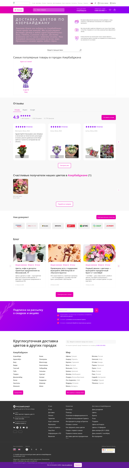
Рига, (93, 371)
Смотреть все (64, 165)
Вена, (68, 365)
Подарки (95, 421)
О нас (33, 3)
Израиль (74, 359)
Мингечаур (43, 362)
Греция (74, 356)
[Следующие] (118, 141)
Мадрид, (69, 383)
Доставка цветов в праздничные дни (77, 437)
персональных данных (66, 316)
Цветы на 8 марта (98, 424)
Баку (14, 362)
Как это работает (67, 465)
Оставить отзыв (108, 117)
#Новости (31, 265)
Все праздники (97, 436)
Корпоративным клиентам (106, 217)
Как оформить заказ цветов (75, 427)
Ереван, (68, 371)
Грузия (101, 383)
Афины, (68, 356)
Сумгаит (42, 374)
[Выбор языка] (92, 3)
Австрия (73, 365)
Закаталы (16, 383)
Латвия (98, 371)
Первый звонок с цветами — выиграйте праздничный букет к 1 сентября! (98, 270)
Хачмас (41, 377)
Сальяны (42, 371)
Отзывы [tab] (17, 110)
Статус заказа (104, 3)
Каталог (19, 10)
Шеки (41, 386)
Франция (100, 365)
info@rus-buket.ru (20, 423)
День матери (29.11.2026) (100, 430)
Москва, (95, 356)
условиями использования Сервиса (76, 319)
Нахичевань (43, 365)
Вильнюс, (69, 368)
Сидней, (95, 377)
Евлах (15, 380)
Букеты (94, 415)
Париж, (94, 365)
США (78, 380)
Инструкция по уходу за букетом (77, 421)
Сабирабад (43, 368)
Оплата (44, 3)
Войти (114, 3)
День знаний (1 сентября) (101, 433)
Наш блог (51, 430)
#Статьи (37, 265)
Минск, (68, 386)
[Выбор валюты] (95, 3)
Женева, (69, 374)
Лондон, (69, 377)
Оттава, (94, 362)
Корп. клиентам (66, 3)
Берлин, (68, 362)
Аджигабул (17, 359)
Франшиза (52, 424)
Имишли (16, 386)
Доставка (38, 3)
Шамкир (42, 383)
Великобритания (78, 377)
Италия (98, 374)
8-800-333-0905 (100, 345)
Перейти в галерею (64, 204)
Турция (101, 380)
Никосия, (95, 359)
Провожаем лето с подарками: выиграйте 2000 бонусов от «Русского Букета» (64, 270)
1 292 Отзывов (37, 118)
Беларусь (74, 386)
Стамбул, (95, 380)
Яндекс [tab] (25, 110)
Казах (41, 356)
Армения (75, 371)
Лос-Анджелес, (71, 380)
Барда (15, 365)
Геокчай (16, 368)
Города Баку (18, 392)
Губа (14, 371)
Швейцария (76, 374)
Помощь (80, 3)
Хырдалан (42, 380)
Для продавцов (57, 3)
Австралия (101, 377)
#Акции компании (21, 265)
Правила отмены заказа (74, 433)
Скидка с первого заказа (74, 430)
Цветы (94, 412)
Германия (75, 362)
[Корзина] (114, 10)
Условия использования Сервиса (77, 418)
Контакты (74, 3)
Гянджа (15, 374)
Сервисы (85, 3)
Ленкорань (43, 359)
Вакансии (51, 436)
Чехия (99, 368)
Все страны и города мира (75, 392)
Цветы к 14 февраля (99, 427)
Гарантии (49, 3)
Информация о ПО (54, 433)
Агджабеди (17, 356)
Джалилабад (17, 377)
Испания (75, 383)
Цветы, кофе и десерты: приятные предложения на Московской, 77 (27, 270)
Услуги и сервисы (54, 427)
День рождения (97, 409)
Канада (100, 362)
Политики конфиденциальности (77, 415)
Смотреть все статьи (64, 294)
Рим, (93, 374)
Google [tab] (32, 110)
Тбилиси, (95, 383)
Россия (100, 356)
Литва (75, 368)
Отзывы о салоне (71, 424)
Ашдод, (68, 359)
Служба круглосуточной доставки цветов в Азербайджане (33, 454)
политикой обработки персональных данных (78, 323)
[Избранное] (110, 10)
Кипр (100, 359)
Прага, (94, 368)
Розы (94, 418)
